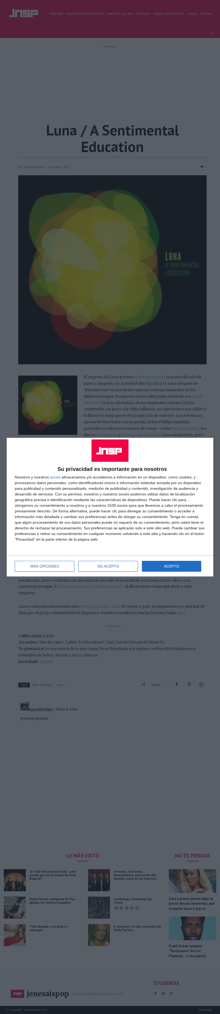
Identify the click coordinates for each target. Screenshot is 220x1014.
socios (55, 477)
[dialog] (110, 507)
